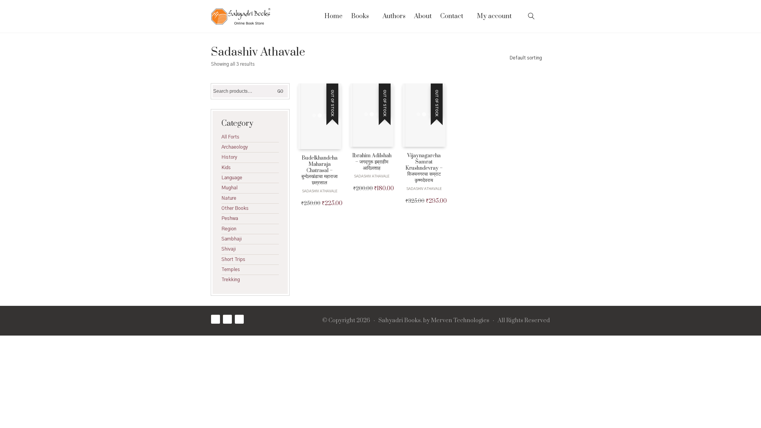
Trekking (230, 279)
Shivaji (228, 249)
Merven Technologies (460, 320)
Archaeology (234, 147)
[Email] (239, 319)
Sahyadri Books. (400, 320)
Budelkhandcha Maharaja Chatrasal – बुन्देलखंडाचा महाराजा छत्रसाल (319, 170)
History (229, 157)
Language (231, 177)
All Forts (230, 137)
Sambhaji (231, 239)
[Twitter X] (227, 319)
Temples (230, 269)
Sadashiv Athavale (319, 191)
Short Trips (233, 259)
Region (228, 228)
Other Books (235, 208)
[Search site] (531, 17)
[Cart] (546, 16)
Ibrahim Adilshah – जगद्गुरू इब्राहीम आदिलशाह (371, 162)
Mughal (229, 187)
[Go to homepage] (241, 16)
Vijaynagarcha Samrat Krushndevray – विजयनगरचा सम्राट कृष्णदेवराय (424, 168)
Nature (228, 198)
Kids (226, 167)
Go (280, 91)
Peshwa (229, 218)
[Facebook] (215, 319)
